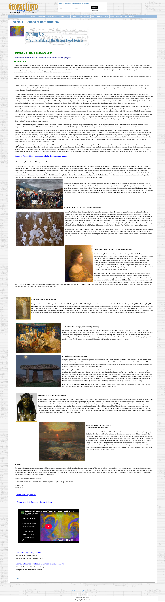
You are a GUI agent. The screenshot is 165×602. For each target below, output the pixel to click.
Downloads (100, 16)
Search (112, 16)
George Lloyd (41, 16)
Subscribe (94, 7)
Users (125, 16)
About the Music (52, 16)
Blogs (92, 16)
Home (33, 16)
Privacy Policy (82, 591)
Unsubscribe (95, 10)
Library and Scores (83, 16)
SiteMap (74, 591)
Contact (131, 16)
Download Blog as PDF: (26, 494)
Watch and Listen (64, 16)
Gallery (74, 16)
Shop (106, 16)
